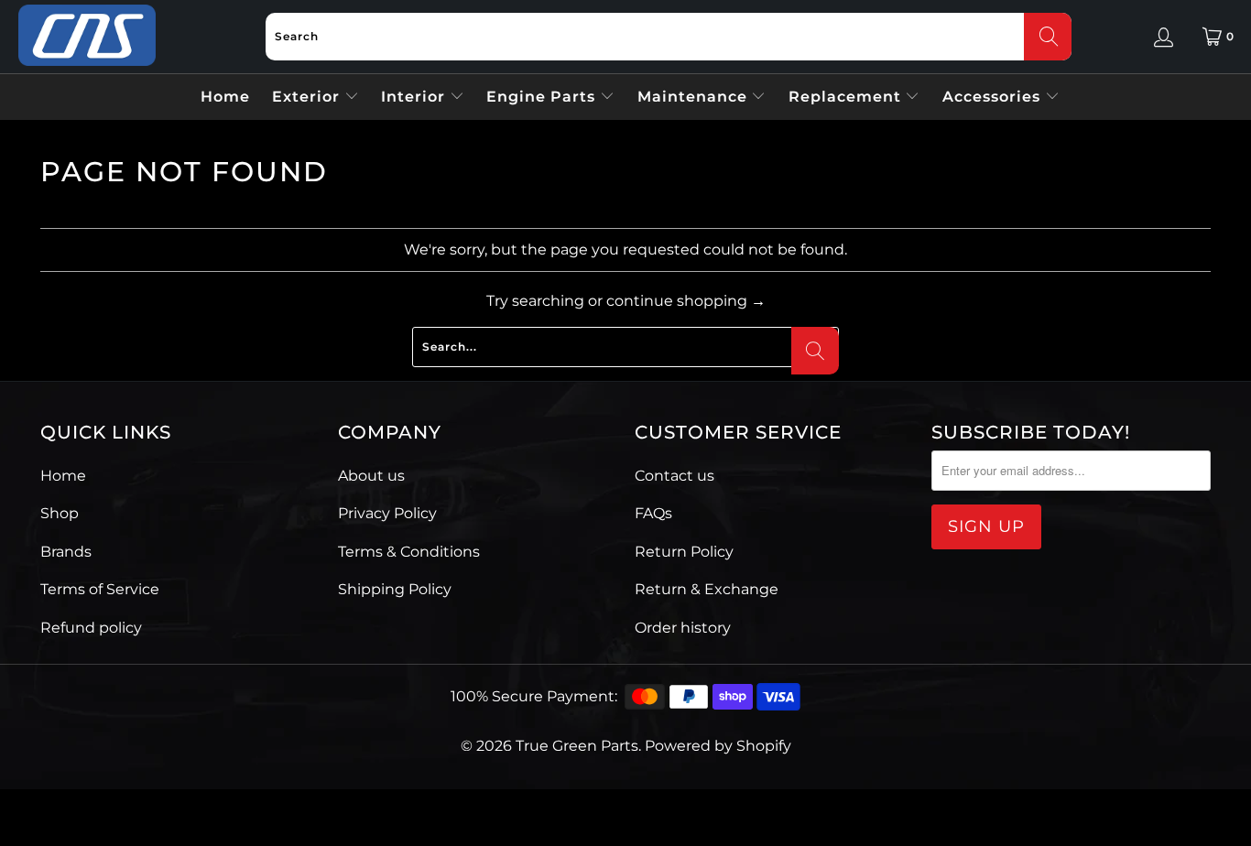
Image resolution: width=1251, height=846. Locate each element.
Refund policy (91, 627)
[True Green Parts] (87, 36)
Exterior (308, 96)
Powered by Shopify (718, 745)
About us (371, 475)
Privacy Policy (387, 513)
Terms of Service (99, 589)
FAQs (653, 513)
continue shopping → (686, 300)
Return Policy (684, 551)
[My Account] (1163, 36)
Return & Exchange (706, 589)
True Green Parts (577, 745)
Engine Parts (543, 96)
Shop (59, 513)
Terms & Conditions (409, 551)
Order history (683, 627)
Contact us (674, 475)
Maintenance (694, 96)
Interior (415, 96)
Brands (66, 551)
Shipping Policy (394, 589)
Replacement (847, 96)
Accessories (993, 96)
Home (225, 96)
